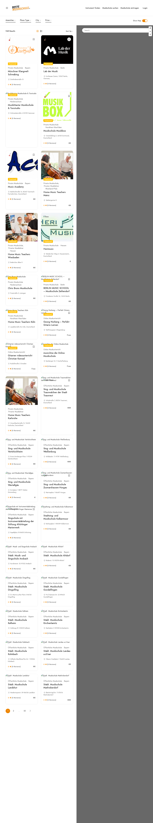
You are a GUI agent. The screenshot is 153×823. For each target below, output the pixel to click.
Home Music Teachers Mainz (54, 194)
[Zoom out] (150, 31)
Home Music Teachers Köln (21, 322)
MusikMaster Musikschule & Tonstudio (20, 106)
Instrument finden (93, 8)
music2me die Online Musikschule (54, 354)
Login (145, 8)
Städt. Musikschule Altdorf (56, 555)
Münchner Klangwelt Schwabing (18, 73)
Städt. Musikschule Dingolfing (17, 588)
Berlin (62, 68)
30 (25, 711)
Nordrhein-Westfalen (53, 127)
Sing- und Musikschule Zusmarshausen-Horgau (55, 486)
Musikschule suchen (110, 8)
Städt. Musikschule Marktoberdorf (52, 686)
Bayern (27, 68)
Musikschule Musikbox (54, 130)
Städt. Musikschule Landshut (17, 686)
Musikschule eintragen (130, 8)
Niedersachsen (16, 101)
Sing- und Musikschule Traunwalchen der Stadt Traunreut (55, 392)
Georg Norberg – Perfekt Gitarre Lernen (56, 323)
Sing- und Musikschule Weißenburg (54, 450)
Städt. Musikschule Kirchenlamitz (52, 621)
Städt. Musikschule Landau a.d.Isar (56, 652)
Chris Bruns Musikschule (20, 288)
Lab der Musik (50, 71)
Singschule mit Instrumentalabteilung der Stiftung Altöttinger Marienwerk (21, 523)
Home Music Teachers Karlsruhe (19, 417)
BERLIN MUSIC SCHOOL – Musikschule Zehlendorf (56, 290)
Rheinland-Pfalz (51, 189)
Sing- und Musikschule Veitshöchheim (19, 450)
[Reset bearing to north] (150, 34)
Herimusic (48, 249)
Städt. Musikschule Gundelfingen (52, 588)
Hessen (13, 251)
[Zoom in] (150, 28)
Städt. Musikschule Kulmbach (17, 652)
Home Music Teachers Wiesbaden (19, 256)
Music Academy (16, 186)
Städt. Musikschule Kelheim (17, 621)
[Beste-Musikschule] (21, 7)
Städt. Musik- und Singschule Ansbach (18, 557)
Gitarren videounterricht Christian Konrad (20, 357)
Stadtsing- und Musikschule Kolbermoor (55, 517)
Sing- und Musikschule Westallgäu (19, 483)
